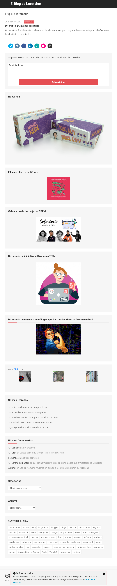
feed (33, 532)
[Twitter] (10, 46)
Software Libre (84, 547)
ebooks (12, 532)
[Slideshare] (36, 46)
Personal (28, 22)
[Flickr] (43, 46)
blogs (63, 527)
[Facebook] (23, 46)
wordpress (65, 552)
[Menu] (8, 4)
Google (54, 532)
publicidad (88, 542)
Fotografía (43, 532)
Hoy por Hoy (66, 532)
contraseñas (84, 527)
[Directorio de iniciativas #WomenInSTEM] (58, 304)
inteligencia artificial (18, 537)
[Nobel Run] (58, 156)
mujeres (77, 537)
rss (27, 547)
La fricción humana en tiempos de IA (29, 407)
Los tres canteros (30, 457)
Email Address (16, 65)
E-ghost (96, 527)
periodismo (39, 542)
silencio (47, 547)
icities (77, 532)
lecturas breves (48, 537)
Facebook (23, 532)
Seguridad (36, 547)
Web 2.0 (53, 552)
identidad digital (90, 532)
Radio (98, 542)
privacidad (53, 542)
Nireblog (97, 537)
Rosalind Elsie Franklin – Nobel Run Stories (31, 422)
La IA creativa (28, 447)
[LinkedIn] (30, 46)
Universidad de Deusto (28, 552)
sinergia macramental (64, 547)
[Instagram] (17, 46)
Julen (13, 452)
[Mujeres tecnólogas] (58, 353)
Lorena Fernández (20, 462)
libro (60, 537)
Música (87, 537)
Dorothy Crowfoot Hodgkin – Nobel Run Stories (34, 417)
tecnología (98, 547)
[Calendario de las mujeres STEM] (58, 240)
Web (44, 552)
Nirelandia (14, 542)
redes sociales (16, 547)
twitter (12, 552)
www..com (16, 369)
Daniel (14, 447)
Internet (34, 537)
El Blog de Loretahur (26, 4)
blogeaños (43, 527)
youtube (76, 552)
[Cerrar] (104, 574)
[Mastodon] (50, 46)
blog (33, 527)
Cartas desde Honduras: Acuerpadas (28, 412)
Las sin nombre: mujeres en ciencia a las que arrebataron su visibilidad (67, 462)
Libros (68, 537)
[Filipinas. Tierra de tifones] (58, 198)
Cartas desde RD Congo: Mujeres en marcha (42, 452)
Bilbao (26, 527)
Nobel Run (27, 542)
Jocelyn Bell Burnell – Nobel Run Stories (30, 427)
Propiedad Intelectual (70, 542)
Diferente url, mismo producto (22, 25)
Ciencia (72, 527)
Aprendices (14, 527)
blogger (54, 527)
